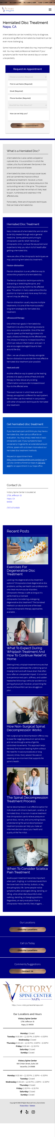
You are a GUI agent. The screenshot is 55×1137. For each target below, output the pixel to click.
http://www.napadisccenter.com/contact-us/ (26, 459)
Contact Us (27, 971)
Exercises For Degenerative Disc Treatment (21, 570)
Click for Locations (27, 929)
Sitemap (32, 1105)
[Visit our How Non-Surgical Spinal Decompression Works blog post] (27, 723)
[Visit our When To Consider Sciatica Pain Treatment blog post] (27, 865)
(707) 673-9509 (13, 507)
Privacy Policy (24, 1105)
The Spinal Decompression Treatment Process (27, 799)
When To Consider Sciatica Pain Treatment (27, 870)
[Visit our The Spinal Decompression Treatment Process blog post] (27, 794)
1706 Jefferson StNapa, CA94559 (14, 498)
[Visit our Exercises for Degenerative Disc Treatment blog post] (27, 564)
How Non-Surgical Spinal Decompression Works (26, 728)
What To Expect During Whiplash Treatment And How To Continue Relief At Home (26, 653)
